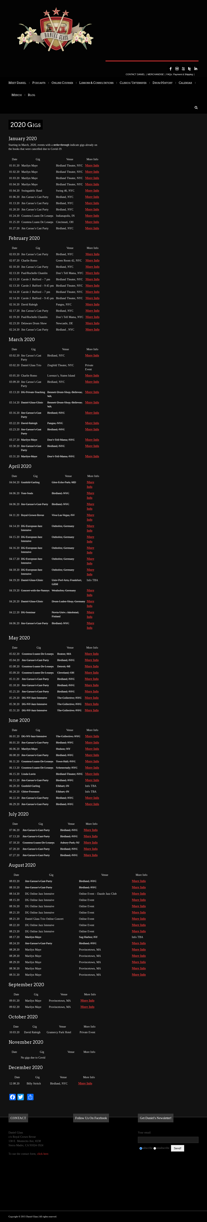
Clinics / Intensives (133, 83)
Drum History (162, 83)
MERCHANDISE (156, 74)
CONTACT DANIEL (135, 74)
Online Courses (62, 83)
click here (42, 1153)
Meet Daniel (17, 83)
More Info (92, 165)
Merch (17, 95)
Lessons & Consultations (96, 83)
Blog (31, 95)
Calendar (185, 83)
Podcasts (38, 83)
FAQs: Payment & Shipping (179, 74)
